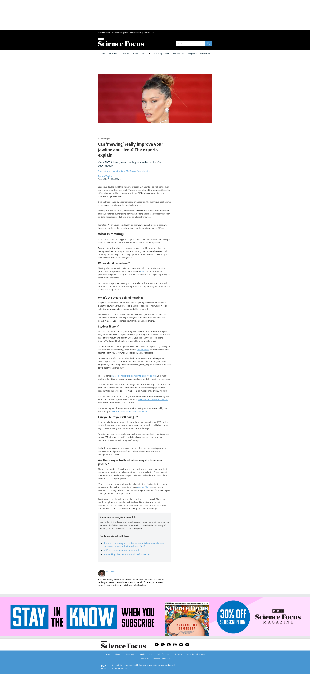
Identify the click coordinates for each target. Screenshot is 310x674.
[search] (208, 43)
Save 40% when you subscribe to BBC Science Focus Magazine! (124, 171)
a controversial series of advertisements (130, 411)
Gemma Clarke (144, 487)
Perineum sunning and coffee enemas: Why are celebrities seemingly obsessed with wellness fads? (134, 545)
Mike (142, 271)
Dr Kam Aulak (143, 349)
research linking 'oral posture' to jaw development (134, 375)
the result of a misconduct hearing (153, 399)
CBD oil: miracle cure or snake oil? (121, 550)
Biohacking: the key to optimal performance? (127, 554)
